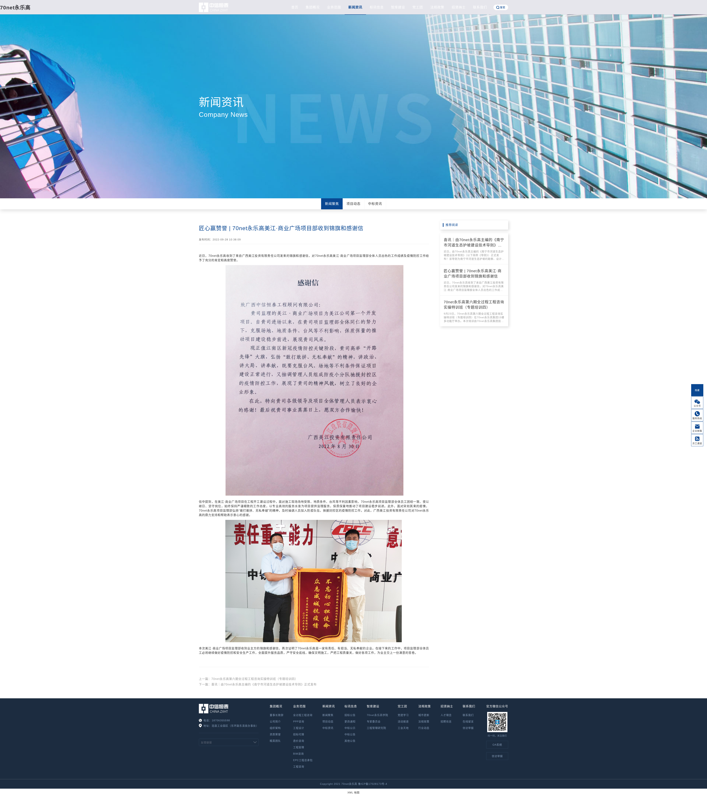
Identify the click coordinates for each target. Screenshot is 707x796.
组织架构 (275, 727)
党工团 (417, 7)
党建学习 (403, 715)
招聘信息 (446, 721)
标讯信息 (377, 7)
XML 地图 (353, 792)
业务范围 (334, 7)
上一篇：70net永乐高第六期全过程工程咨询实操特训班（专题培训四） (248, 678)
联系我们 (480, 7)
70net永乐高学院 (377, 715)
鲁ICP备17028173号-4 (372, 783)
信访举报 (468, 727)
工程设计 (298, 727)
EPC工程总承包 (303, 760)
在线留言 (468, 721)
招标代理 (298, 734)
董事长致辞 (277, 715)
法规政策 (437, 7)
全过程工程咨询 (302, 715)
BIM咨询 (298, 753)
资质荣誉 (275, 734)
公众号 (697, 406)
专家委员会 (374, 721)
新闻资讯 (355, 7)
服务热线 (697, 418)
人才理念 (446, 715)
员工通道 (697, 443)
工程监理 (298, 747)
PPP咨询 (298, 721)
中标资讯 (375, 204)
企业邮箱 (697, 431)
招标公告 (350, 715)
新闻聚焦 (332, 204)
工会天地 (403, 727)
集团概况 (313, 7)
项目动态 (353, 204)
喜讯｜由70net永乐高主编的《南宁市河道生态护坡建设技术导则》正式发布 (474, 245)
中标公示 (350, 727)
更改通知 (350, 721)
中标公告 (350, 734)
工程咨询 (298, 766)
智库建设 (398, 7)
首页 (294, 7)
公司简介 (275, 721)
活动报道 (403, 721)
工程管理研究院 (376, 727)
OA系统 (497, 744)
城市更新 (423, 715)
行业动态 (423, 727)
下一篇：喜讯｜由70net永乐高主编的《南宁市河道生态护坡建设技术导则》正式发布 (258, 684)
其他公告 (350, 740)
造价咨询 (298, 740)
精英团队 (275, 740)
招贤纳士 (459, 7)
